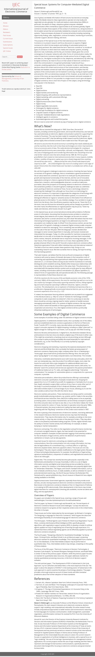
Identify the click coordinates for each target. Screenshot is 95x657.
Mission (6, 26)
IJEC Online (7, 51)
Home (5, 23)
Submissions (7, 42)
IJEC (16, 4)
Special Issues (8, 48)
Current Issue (8, 39)
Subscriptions (8, 45)
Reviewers (6, 32)
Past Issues (7, 35)
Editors (5, 29)
